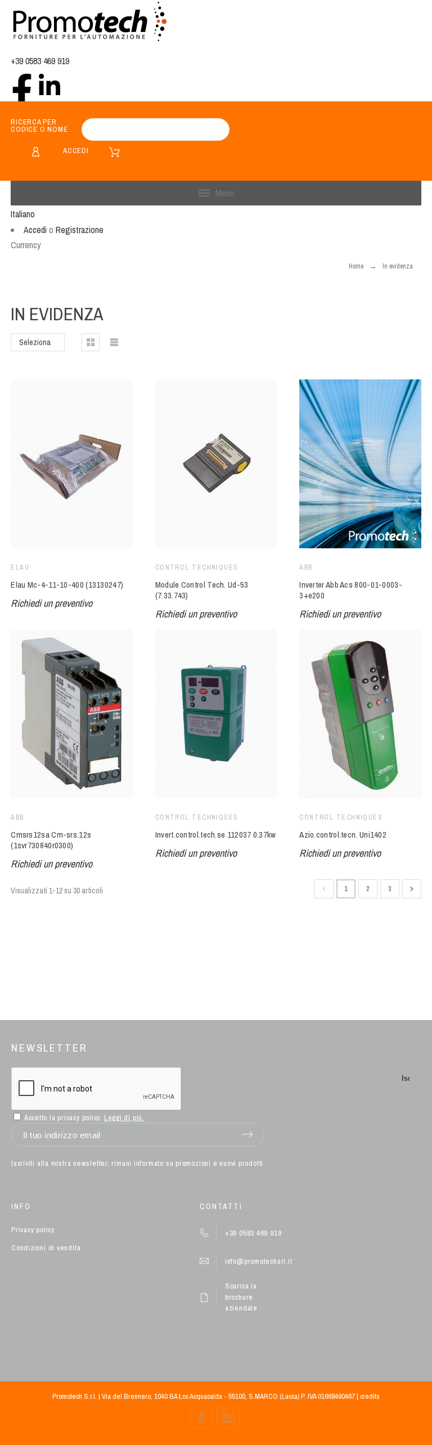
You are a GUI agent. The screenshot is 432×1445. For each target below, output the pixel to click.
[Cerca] (215, 129)
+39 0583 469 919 (40, 61)
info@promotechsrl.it (258, 1261)
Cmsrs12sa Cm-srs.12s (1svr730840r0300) (51, 840)
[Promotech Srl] (89, 23)
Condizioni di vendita (45, 1247)
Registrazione (80, 229)
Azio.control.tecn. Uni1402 (342, 834)
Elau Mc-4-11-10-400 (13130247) (67, 584)
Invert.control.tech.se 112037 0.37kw (215, 834)
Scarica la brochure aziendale (241, 1297)
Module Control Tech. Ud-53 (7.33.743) (202, 590)
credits (370, 1396)
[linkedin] (49, 84)
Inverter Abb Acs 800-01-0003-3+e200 (350, 590)
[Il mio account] (35, 151)
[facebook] (22, 84)
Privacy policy (33, 1229)
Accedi (76, 150)
